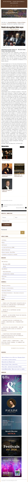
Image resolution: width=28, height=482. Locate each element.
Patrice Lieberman (15, 29)
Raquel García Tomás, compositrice (10, 364)
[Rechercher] (22, 232)
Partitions (4, 276)
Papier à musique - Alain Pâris (8, 252)
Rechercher (4, 229)
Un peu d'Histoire (7, 1)
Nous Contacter (14, 3)
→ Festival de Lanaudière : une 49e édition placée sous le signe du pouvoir (12, 329)
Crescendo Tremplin (6, 290)
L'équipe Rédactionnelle (18, 1)
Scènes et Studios (21, 22)
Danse (3, 242)
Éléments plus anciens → (18, 348)
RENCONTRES (3, 352)
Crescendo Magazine (12, 22)
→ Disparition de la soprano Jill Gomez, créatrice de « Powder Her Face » (12, 322)
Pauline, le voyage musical (7, 288)
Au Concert (3, 23)
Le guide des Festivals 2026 (8, 247)
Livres (3, 278)
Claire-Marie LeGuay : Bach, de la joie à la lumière (13, 369)
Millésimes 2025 (6, 264)
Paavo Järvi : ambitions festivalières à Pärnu (12, 366)
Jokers (4, 266)
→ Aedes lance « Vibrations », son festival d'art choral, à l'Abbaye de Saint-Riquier (12, 342)
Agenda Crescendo (6, 249)
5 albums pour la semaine (8, 273)
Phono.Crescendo (7, 271)
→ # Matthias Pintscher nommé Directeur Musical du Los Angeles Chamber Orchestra (12, 335)
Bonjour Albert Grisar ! (20, 207)
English (3, 297)
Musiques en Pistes (6, 285)
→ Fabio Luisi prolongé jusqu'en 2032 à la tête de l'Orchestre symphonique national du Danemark (13, 305)
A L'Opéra (4, 240)
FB (11, 5)
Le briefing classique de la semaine (9, 254)
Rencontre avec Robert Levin (8, 361)
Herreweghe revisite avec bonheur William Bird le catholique (13, 205)
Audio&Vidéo (4, 269)
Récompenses (5, 261)
